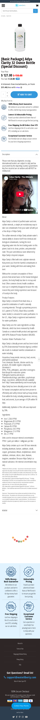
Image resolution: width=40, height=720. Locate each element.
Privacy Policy (20, 659)
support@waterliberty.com (21, 677)
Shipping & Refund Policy (20, 654)
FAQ (20, 665)
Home (3, 16)
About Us (20, 643)
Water (9, 16)
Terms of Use (20, 649)
